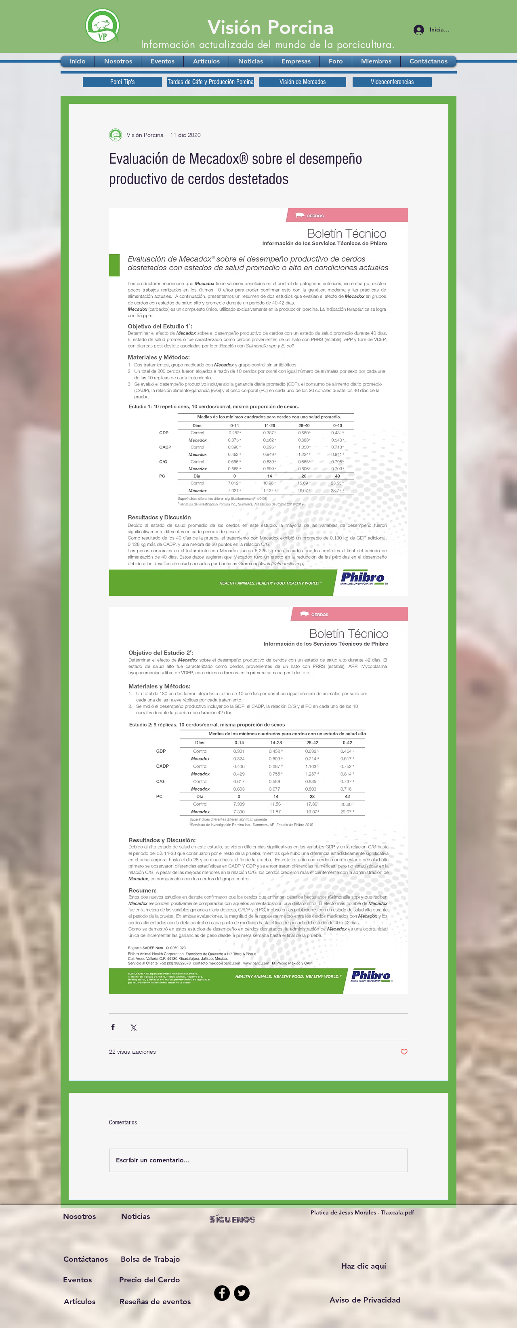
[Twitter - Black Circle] (242, 1293)
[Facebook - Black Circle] (222, 1293)
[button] (365, 1300)
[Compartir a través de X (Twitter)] (133, 1027)
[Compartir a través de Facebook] (113, 1027)
